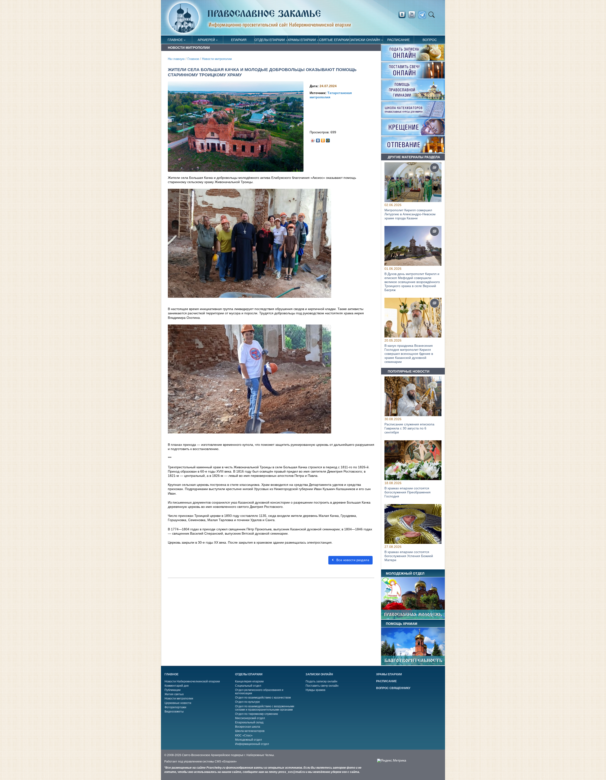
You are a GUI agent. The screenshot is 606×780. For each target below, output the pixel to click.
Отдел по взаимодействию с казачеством (263, 697)
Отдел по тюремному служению (256, 714)
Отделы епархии (269, 40)
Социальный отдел (248, 685)
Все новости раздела (352, 560)
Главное (175, 40)
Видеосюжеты (174, 711)
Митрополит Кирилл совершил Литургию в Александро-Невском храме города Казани (410, 214)
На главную (176, 59)
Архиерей (206, 40)
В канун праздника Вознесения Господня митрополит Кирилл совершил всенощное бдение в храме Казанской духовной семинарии (408, 353)
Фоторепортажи (175, 707)
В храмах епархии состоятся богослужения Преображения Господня (407, 492)
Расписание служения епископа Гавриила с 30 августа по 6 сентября (409, 428)
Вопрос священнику (429, 41)
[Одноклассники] (323, 139)
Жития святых (174, 694)
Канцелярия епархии (249, 681)
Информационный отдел (252, 744)
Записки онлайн (365, 40)
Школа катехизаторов (249, 731)
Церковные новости (178, 703)
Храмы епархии (302, 40)
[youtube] (413, 14)
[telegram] (423, 15)
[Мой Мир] (327, 139)
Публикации (173, 690)
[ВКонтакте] (318, 139)
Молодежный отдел (248, 739)
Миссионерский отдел (250, 718)
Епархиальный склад (249, 722)
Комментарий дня (177, 685)
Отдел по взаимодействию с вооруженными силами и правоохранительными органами (264, 708)
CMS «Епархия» (226, 761)
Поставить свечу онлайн (322, 685)
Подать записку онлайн (321, 681)
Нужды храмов (315, 690)
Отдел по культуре (247, 701)
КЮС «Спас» (244, 735)
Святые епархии (334, 40)
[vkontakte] (402, 14)
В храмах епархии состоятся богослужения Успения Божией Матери (408, 556)
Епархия (238, 40)
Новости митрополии (217, 59)
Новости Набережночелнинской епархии (192, 681)
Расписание (398, 40)
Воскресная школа (247, 726)
